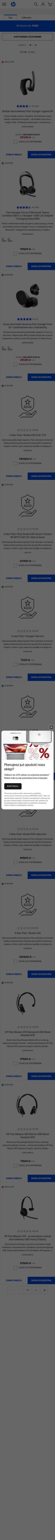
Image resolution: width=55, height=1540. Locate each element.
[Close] (51, 727)
